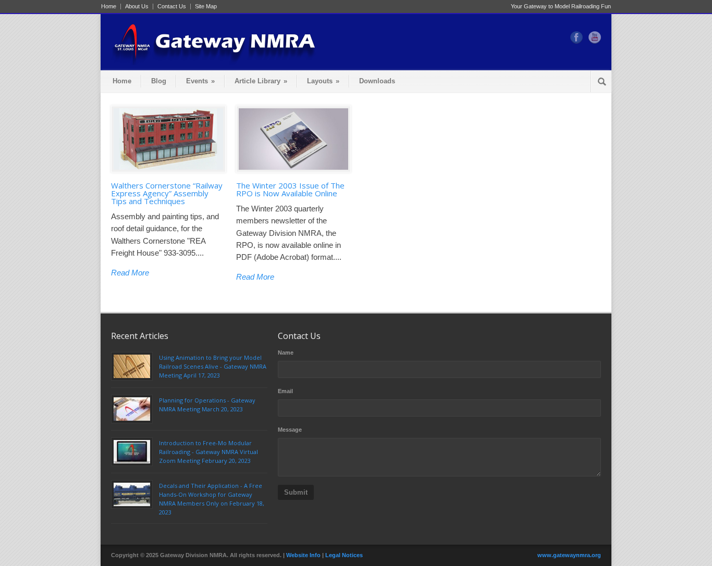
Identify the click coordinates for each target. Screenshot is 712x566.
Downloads (377, 81)
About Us (137, 6)
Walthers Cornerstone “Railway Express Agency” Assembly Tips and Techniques (167, 193)
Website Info (303, 555)
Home (108, 6)
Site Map (206, 6)
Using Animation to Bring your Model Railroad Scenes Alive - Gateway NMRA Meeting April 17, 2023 (212, 366)
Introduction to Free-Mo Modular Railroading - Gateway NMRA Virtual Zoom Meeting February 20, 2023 (208, 451)
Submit (296, 492)
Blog (158, 81)
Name (285, 352)
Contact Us (171, 6)
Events (200, 81)
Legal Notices (344, 555)
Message (290, 429)
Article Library (261, 81)
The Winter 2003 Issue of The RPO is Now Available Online (290, 189)
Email (285, 391)
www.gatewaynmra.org (569, 555)
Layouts (323, 81)
